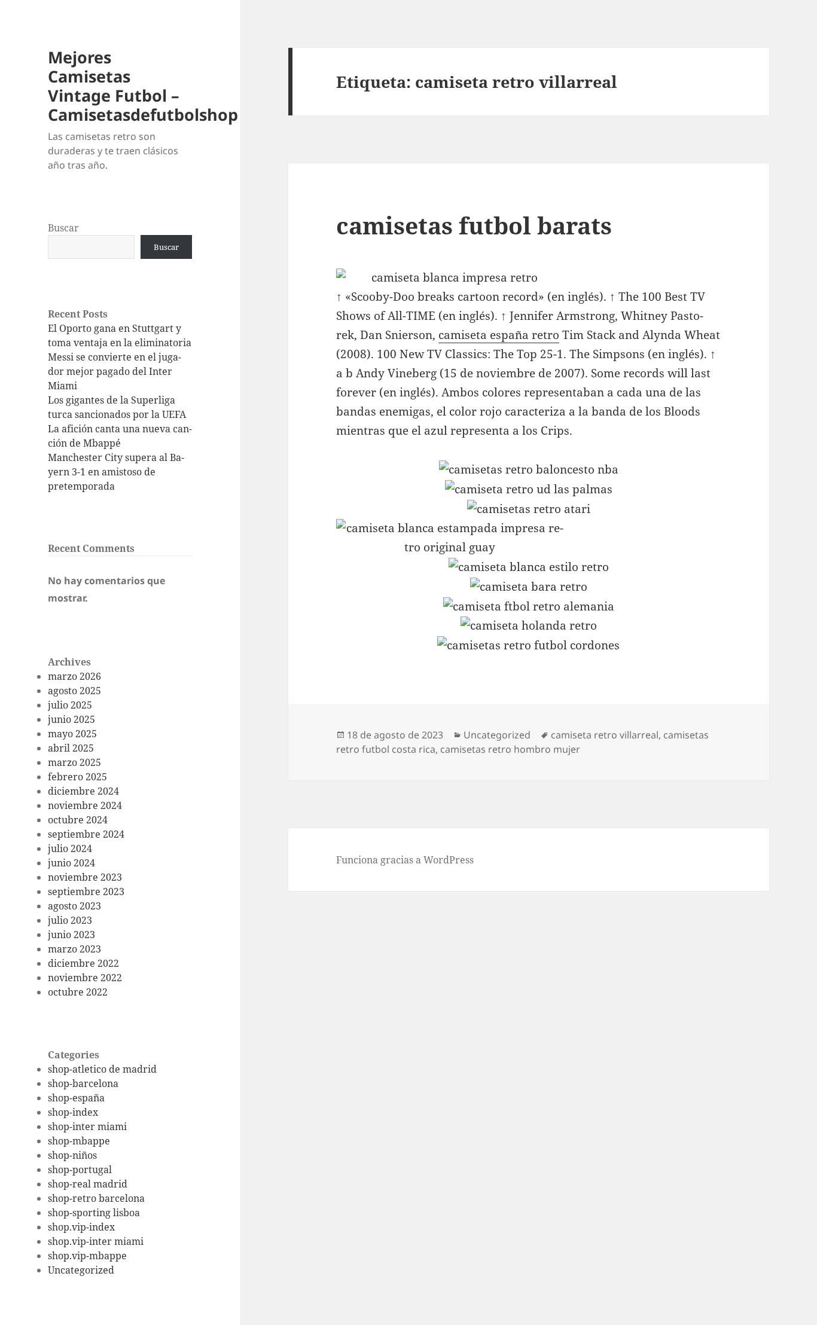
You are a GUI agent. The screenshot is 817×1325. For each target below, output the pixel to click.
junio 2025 (71, 719)
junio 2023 (71, 934)
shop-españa (76, 1097)
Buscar (63, 227)
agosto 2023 (74, 905)
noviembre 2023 (85, 877)
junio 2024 (71, 862)
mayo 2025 (72, 733)
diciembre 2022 (83, 963)
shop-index (73, 1112)
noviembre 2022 (85, 977)
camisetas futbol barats (474, 225)
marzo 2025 (74, 762)
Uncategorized (81, 1270)
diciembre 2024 (83, 791)
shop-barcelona (83, 1083)
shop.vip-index (81, 1227)
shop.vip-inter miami (96, 1241)
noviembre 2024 (85, 805)
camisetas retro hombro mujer (510, 749)
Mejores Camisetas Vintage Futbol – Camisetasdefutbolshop (143, 86)
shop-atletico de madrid (102, 1069)
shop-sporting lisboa (94, 1212)
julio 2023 (70, 920)
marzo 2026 (74, 676)
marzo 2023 (74, 948)
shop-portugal (80, 1169)
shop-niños (72, 1155)
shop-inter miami (87, 1126)
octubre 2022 (78, 992)
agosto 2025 (74, 690)
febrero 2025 (77, 776)
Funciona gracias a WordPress (405, 859)
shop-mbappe (79, 1140)
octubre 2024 (78, 819)
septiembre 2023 (86, 891)
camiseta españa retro (498, 335)
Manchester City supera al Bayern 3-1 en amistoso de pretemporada (116, 472)
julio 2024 (70, 848)
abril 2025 (71, 748)
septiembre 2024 (86, 834)
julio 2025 (70, 705)
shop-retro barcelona (96, 1198)
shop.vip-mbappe (87, 1255)
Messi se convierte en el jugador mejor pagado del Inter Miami (114, 371)
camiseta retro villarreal (605, 734)
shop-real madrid (87, 1183)
